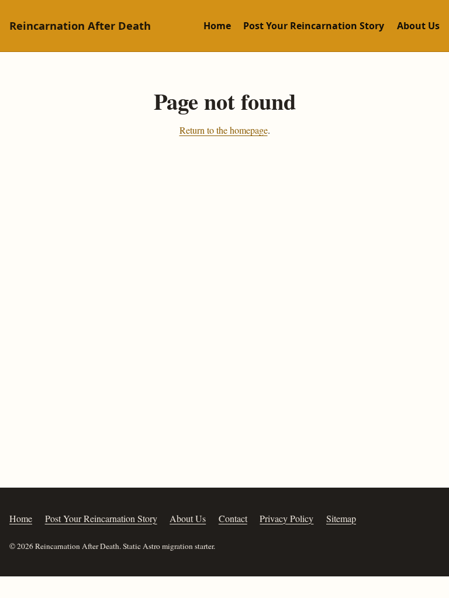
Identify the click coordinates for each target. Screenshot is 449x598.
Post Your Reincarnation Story (313, 25)
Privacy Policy (286, 518)
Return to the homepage (223, 130)
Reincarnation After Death (80, 25)
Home (217, 25)
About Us (418, 25)
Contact (233, 518)
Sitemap (341, 518)
